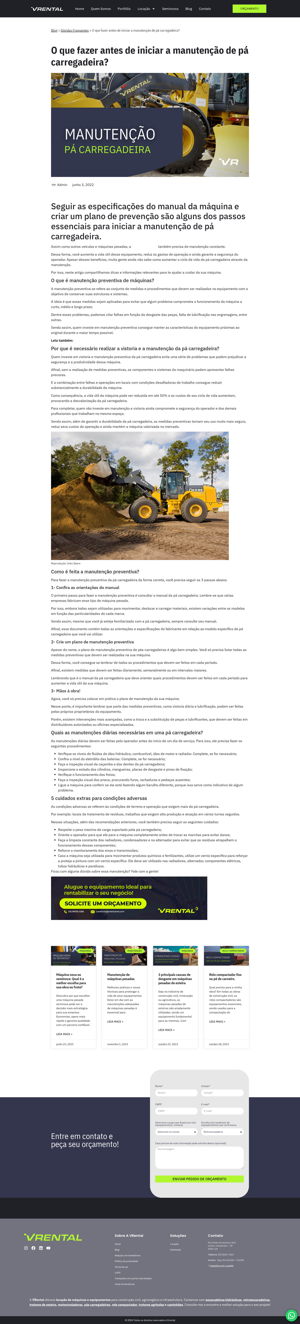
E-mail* (205, 1104)
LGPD (117, 1272)
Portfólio (124, 9)
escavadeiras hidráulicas (223, 1300)
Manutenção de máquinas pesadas (121, 976)
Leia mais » (64, 1034)
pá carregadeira (144, 246)
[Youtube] (48, 1248)
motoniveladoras (70, 1305)
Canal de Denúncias (125, 1284)
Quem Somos (101, 9)
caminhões (175, 1305)
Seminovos (170, 9)
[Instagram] (26, 1248)
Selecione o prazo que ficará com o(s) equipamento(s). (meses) (175, 1124)
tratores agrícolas (151, 1305)
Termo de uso (121, 1266)
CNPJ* (158, 1104)
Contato (205, 9)
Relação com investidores (127, 1255)
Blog (188, 9)
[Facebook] (33, 1248)
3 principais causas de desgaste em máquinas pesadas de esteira (175, 978)
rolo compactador (124, 1305)
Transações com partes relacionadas (133, 1278)
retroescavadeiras (256, 1300)
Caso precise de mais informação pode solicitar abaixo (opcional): (191, 1143)
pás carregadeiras (97, 1305)
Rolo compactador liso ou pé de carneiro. (225, 976)
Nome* (159, 1086)
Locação (174, 1244)
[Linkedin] (41, 1248)
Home (79, 9)
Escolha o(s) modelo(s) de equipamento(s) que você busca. (219, 1124)
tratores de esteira (43, 1305)
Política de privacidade (126, 1261)
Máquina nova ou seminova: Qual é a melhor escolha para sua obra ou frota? (71, 980)
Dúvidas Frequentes (75, 30)
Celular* (205, 1086)
